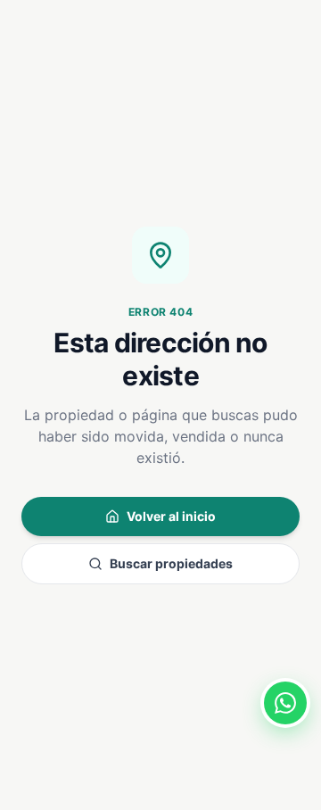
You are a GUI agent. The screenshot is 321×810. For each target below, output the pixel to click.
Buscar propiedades (171, 563)
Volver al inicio (171, 516)
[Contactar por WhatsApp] (285, 703)
